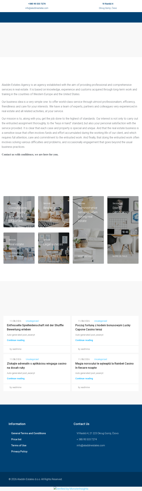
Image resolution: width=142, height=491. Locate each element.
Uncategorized (32, 321)
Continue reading (16, 340)
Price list (16, 439)
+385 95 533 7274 (37, 4)
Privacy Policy (19, 451)
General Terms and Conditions (28, 433)
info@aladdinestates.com (36, 8)
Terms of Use (18, 445)
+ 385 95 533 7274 (87, 439)
